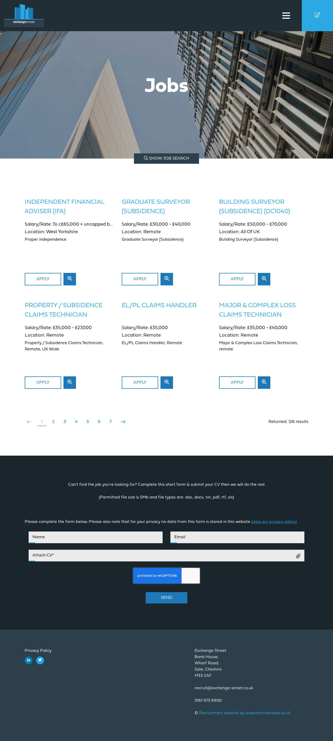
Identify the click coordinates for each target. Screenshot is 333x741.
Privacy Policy (38, 651)
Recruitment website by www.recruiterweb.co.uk (244, 713)
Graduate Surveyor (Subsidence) (156, 206)
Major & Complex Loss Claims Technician (257, 310)
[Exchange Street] (30, 15)
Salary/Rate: (39, 224)
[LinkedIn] (29, 660)
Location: (35, 232)
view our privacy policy (274, 522)
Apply (42, 279)
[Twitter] (40, 660)
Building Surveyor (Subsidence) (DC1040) (254, 206)
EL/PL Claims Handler (159, 306)
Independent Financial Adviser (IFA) (64, 206)
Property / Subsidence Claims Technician (64, 310)
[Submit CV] (317, 15)
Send (166, 598)
